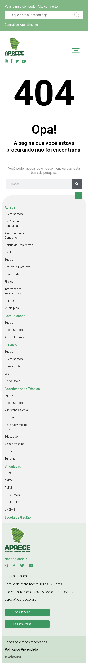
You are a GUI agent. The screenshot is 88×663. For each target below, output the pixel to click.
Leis (7, 373)
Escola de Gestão (18, 517)
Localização (22, 612)
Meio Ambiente (14, 444)
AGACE (9, 473)
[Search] (77, 184)
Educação (11, 436)
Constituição (13, 366)
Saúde (9, 451)
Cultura (9, 417)
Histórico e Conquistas (12, 223)
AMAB (8, 487)
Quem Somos (14, 214)
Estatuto (10, 252)
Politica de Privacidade (21, 649)
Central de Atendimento (21, 25)
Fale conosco (22, 624)
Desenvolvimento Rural (16, 427)
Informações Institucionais (13, 291)
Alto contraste (48, 6)
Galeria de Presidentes (19, 245)
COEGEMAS (12, 495)
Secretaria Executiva (17, 267)
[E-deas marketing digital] (13, 657)
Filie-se (9, 281)
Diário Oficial (13, 381)
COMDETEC (12, 502)
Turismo (10, 458)
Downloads (12, 274)
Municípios (12, 308)
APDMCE (10, 480)
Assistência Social (16, 410)
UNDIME (10, 509)
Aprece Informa (15, 337)
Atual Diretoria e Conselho (15, 235)
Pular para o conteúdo (20, 6)
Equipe (9, 259)
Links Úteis (11, 300)
